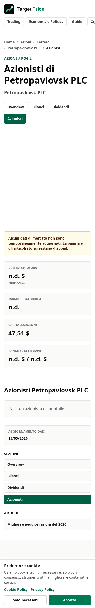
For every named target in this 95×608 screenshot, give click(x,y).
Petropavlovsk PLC (24, 48)
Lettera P (45, 41)
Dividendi (60, 106)
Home (9, 41)
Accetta (69, 600)
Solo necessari (25, 600)
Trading (14, 21)
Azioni (25, 41)
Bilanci (38, 106)
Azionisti (15, 118)
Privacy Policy (43, 589)
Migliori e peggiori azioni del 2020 (36, 524)
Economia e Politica (46, 21)
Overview (15, 106)
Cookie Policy (16, 589)
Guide (77, 21)
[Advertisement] (47, 177)
